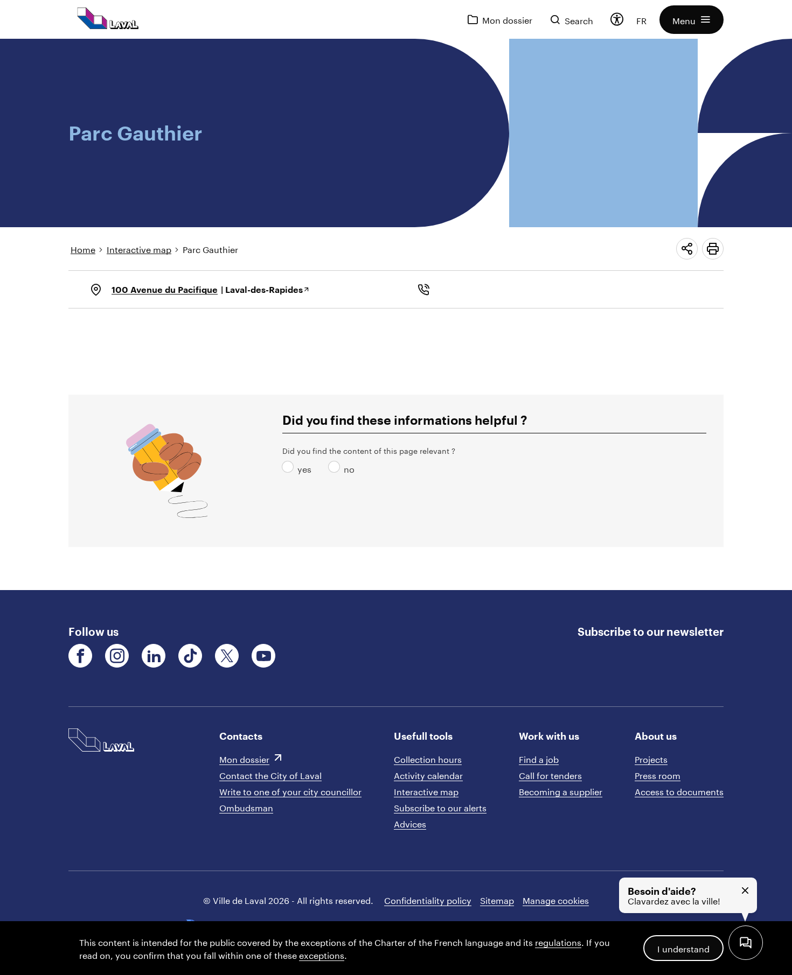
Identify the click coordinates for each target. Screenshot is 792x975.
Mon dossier (244, 758)
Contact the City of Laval (270, 774)
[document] (396, 314)
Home (83, 248)
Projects (651, 758)
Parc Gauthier (210, 248)
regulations (558, 941)
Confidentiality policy (427, 899)
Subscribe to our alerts (440, 806)
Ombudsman (246, 806)
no (336, 468)
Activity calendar (428, 774)
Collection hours (428, 758)
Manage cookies (556, 899)
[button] (691, 19)
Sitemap (497, 899)
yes (289, 468)
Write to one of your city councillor (290, 790)
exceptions (321, 954)
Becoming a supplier (560, 790)
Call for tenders (550, 774)
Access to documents (679, 790)
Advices (410, 823)
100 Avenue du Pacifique (165, 289)
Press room (657, 774)
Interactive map (139, 248)
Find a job (539, 758)
